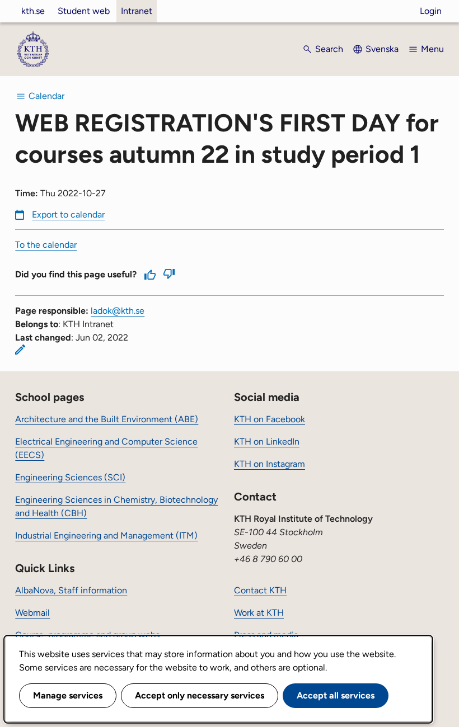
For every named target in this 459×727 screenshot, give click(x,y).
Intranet (136, 11)
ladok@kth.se (117, 310)
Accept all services (335, 695)
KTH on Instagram (269, 464)
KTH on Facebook (269, 419)
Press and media (266, 635)
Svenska (382, 49)
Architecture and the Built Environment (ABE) (106, 419)
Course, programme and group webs (87, 635)
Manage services (67, 695)
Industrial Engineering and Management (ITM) (106, 535)
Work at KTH (259, 612)
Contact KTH (260, 590)
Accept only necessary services (199, 695)
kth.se (33, 11)
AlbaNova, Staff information (71, 590)
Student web (84, 11)
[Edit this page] (20, 349)
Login (431, 11)
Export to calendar (68, 214)
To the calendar (46, 244)
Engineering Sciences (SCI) (70, 477)
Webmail (32, 612)
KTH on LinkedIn (266, 441)
